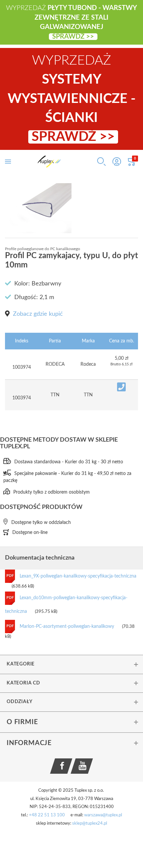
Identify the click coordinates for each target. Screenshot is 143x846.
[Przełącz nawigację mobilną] (8, 161)
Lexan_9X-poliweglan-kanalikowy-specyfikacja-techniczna (78, 576)
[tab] (71, 664)
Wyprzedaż (72, 99)
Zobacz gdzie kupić (38, 314)
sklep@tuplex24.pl (89, 823)
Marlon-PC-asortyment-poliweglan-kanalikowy (67, 626)
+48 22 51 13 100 (47, 815)
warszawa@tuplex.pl (103, 815)
